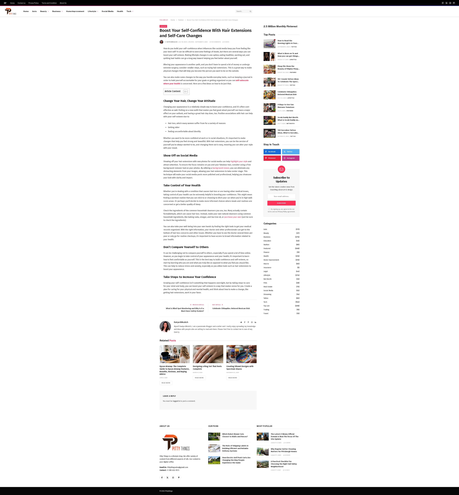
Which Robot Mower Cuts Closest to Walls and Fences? (235, 435)
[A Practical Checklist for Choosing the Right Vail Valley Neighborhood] (263, 464)
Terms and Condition (49, 3)
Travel (266, 313)
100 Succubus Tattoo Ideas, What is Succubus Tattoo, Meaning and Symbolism (288, 131)
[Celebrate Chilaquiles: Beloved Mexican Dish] (270, 94)
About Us (63, 3)
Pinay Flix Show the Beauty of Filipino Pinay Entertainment (288, 67)
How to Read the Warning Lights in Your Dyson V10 (287, 42)
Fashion (163, 26)
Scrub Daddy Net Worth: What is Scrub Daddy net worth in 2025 (288, 118)
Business (56, 11)
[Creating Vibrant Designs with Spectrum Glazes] (241, 354)
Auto (34, 11)
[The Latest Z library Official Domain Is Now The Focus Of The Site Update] (263, 437)
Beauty (43, 11)
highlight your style (239, 161)
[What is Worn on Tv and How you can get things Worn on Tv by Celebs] (270, 56)
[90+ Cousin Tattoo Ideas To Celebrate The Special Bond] (270, 82)
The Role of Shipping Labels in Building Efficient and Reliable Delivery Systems (235, 448)
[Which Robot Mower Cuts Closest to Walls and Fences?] (214, 437)
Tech (129, 11)
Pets (265, 283)
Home (12, 3)
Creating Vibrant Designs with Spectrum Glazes (239, 367)
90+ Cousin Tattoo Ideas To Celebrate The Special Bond (288, 80)
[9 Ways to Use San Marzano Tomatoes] (270, 107)
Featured (293, 72)
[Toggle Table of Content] (184, 92)
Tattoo (294, 46)
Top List (266, 306)
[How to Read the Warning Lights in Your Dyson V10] (270, 43)
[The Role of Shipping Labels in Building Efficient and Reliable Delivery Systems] (214, 448)
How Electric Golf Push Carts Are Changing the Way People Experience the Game (236, 460)
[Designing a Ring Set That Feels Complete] (208, 354)
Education (267, 241)
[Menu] (5, 3)
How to (266, 264)
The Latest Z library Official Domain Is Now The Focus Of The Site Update (284, 436)
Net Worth (291, 123)
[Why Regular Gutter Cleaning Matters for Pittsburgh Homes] (263, 452)
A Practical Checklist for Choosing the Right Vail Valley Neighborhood (284, 464)
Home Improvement (75, 11)
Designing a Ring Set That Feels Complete (207, 367)
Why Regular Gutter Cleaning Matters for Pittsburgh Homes (284, 450)
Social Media (107, 11)
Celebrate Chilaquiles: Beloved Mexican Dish (231, 308)
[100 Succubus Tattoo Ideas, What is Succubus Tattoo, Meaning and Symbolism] (270, 133)
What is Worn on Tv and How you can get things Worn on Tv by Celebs (288, 54)
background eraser (220, 168)
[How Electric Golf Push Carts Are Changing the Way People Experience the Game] (214, 460)
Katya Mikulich (172, 42)
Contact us (21, 3)
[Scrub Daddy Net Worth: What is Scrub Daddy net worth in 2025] (270, 120)
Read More (166, 383)
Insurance (267, 268)
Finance (266, 252)
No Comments (216, 42)
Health (120, 11)
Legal (266, 271)
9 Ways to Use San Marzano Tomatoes (286, 106)
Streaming (267, 294)
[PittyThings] (10, 11)
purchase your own (232, 217)
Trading (266, 310)
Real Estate (268, 287)
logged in (176, 401)
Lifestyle (92, 11)
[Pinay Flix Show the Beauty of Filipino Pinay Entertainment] (270, 69)
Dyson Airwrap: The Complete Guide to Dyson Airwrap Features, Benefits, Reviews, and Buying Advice (174, 370)
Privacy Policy (34, 3)
